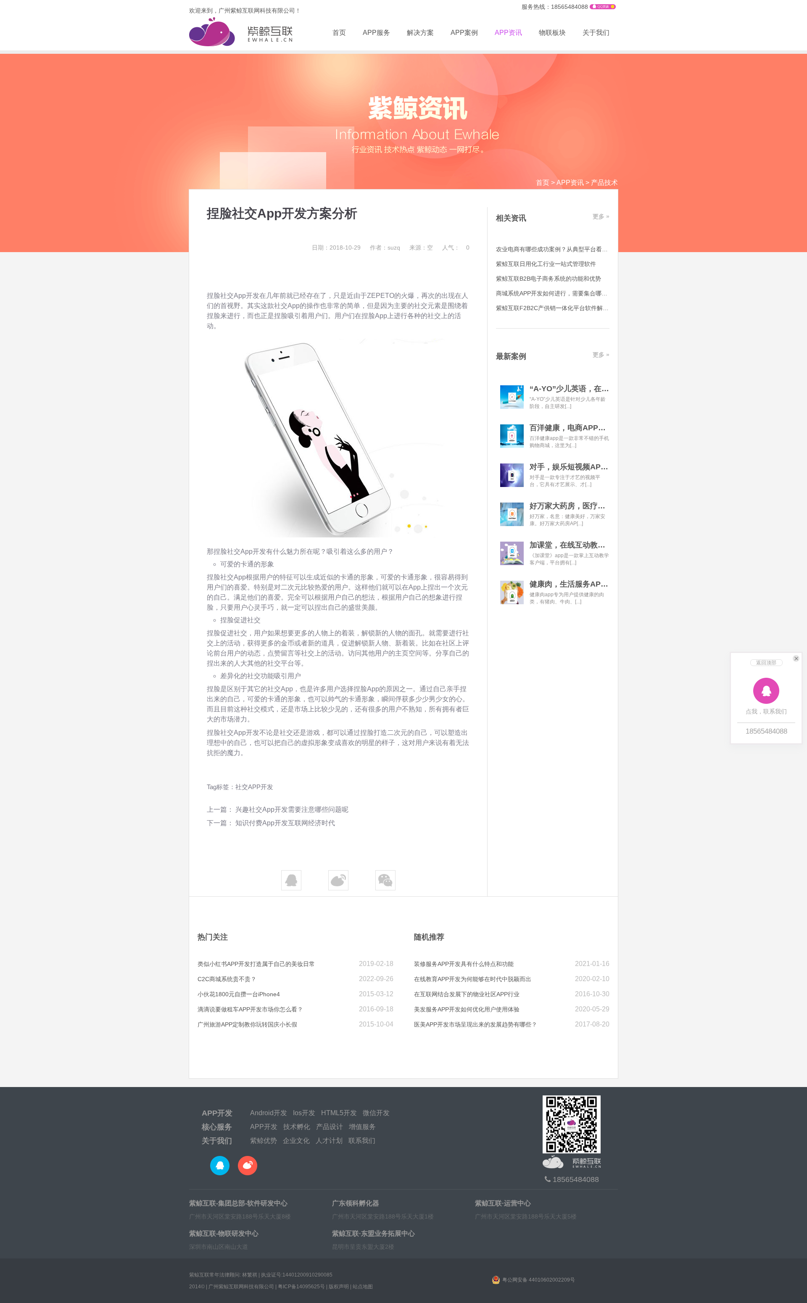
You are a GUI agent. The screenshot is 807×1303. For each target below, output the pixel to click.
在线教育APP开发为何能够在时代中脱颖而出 (472, 979)
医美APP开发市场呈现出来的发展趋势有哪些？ (475, 1024)
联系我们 (361, 1140)
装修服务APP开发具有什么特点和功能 (464, 964)
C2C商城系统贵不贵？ (227, 979)
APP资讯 (508, 32)
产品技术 (604, 182)
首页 (339, 32)
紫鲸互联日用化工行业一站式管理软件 (546, 264)
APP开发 (217, 1113)
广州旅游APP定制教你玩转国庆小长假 (247, 1024)
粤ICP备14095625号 (301, 1287)
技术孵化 (296, 1126)
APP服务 (376, 32)
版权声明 (339, 1287)
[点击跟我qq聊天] (603, 7)
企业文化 (296, 1140)
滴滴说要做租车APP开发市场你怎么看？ (250, 1009)
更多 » (601, 216)
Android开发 (268, 1112)
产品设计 (329, 1126)
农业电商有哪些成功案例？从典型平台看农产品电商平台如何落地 (581, 249)
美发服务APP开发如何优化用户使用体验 (467, 1009)
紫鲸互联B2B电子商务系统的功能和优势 (548, 278)
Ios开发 (304, 1112)
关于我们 (596, 32)
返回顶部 (766, 663)
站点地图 (363, 1287)
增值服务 (362, 1126)
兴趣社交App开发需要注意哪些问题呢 (291, 809)
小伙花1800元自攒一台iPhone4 (239, 994)
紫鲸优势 (263, 1140)
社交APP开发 (254, 786)
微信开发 (376, 1112)
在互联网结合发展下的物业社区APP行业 (467, 994)
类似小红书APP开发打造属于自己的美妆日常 (256, 964)
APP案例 (464, 32)
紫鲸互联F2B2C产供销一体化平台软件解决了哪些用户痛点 (573, 308)
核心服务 (217, 1127)
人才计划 (329, 1140)
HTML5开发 (339, 1112)
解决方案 (420, 32)
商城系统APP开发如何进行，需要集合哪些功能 (557, 293)
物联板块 (552, 32)
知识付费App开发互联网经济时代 (285, 823)
